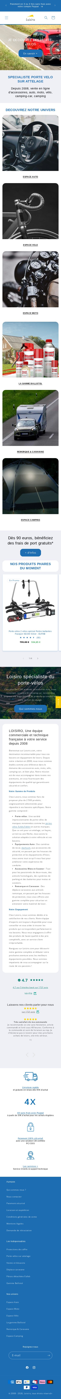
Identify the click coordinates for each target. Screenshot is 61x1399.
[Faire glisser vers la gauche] (23, 658)
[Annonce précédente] (6, 5)
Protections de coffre (17, 1249)
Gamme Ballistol (15, 1283)
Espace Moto (13, 1308)
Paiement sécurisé (16, 1203)
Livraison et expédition (18, 1210)
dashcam (25, 847)
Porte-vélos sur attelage (18, 1256)
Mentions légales (15, 1223)
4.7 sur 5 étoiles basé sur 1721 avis (30, 987)
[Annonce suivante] (55, 5)
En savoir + (30, 53)
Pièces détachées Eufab (18, 1276)
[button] (6, 17)
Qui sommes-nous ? (16, 1189)
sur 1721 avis (28, 1011)
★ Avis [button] (58, 702)
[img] (30, 1008)
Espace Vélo (13, 1315)
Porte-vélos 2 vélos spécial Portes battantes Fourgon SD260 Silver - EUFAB (30, 632)
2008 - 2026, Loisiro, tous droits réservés (31, 1393)
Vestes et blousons (16, 1263)
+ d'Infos (30, 552)
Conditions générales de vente (22, 1216)
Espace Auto (13, 1302)
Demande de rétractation (19, 1230)
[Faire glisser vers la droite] (37, 658)
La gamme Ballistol (16, 1322)
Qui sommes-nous (30, 708)
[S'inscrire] (48, 1355)
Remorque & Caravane (18, 1329)
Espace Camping (15, 1336)
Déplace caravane (16, 1269)
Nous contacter (14, 1196)
